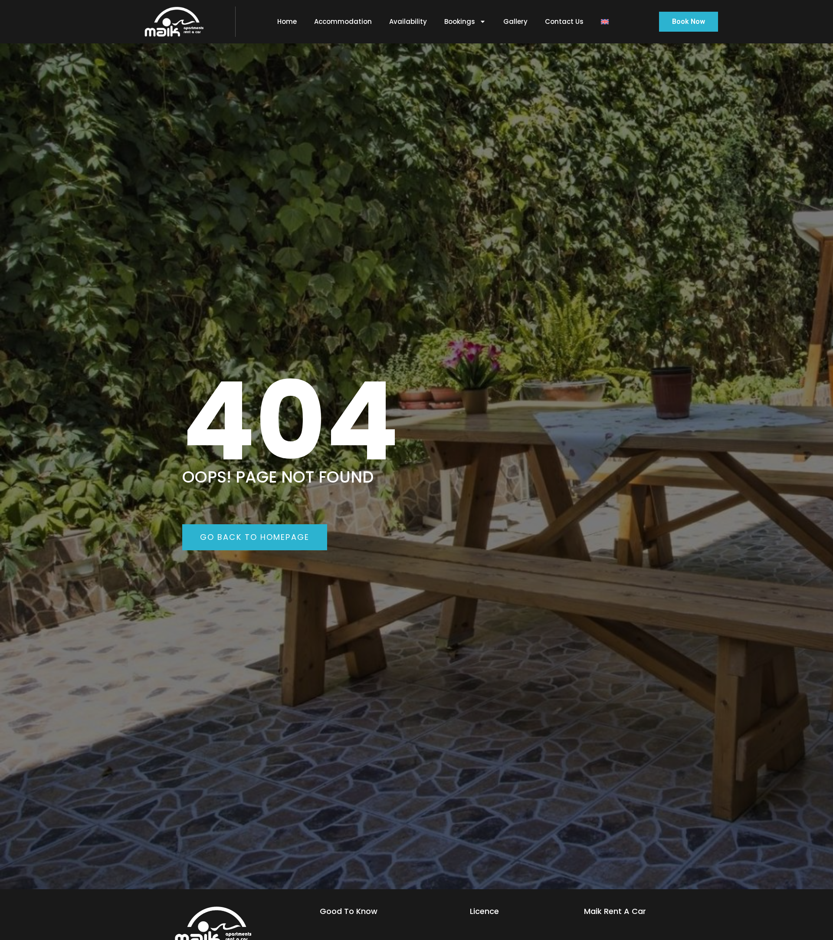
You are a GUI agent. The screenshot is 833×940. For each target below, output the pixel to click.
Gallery (515, 21)
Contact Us (564, 21)
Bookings (459, 21)
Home (287, 21)
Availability (408, 21)
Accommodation (343, 21)
